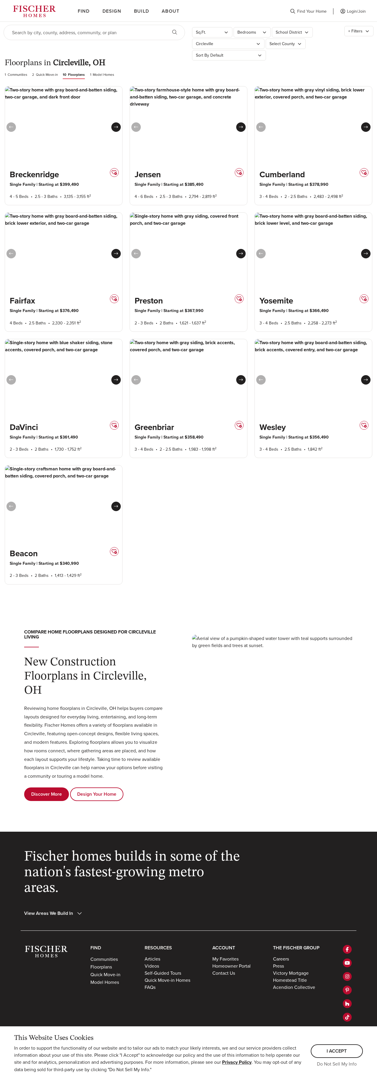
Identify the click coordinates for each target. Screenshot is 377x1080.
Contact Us (223, 973)
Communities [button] (104, 959)
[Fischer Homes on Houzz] (347, 1003)
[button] (308, 11)
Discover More (46, 794)
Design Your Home (96, 794)
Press (278, 966)
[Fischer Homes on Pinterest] (347, 990)
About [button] (170, 11)
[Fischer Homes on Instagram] (347, 976)
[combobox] (85, 32)
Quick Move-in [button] (105, 974)
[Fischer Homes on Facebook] (347, 949)
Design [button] (111, 11)
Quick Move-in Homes (167, 980)
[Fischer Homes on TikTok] (347, 1017)
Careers (281, 959)
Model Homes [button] (104, 982)
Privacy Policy (237, 1062)
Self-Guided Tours (163, 973)
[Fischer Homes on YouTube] (347, 962)
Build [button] (141, 11)
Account (223, 947)
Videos (152, 966)
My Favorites (225, 959)
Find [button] (84, 11)
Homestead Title (290, 980)
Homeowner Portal (231, 966)
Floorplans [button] (101, 967)
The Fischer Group (296, 947)
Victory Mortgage (291, 973)
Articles (152, 959)
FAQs (150, 987)
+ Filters (355, 31)
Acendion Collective (294, 987)
